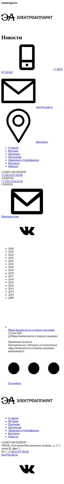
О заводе (13, 147)
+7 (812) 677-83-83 (12, 175)
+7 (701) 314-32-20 (12, 181)
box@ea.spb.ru (9, 454)
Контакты (14, 163)
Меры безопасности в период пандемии (31, 329)
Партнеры (14, 153)
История (13, 150)
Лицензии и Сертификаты (23, 160)
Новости (13, 166)
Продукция (14, 157)
